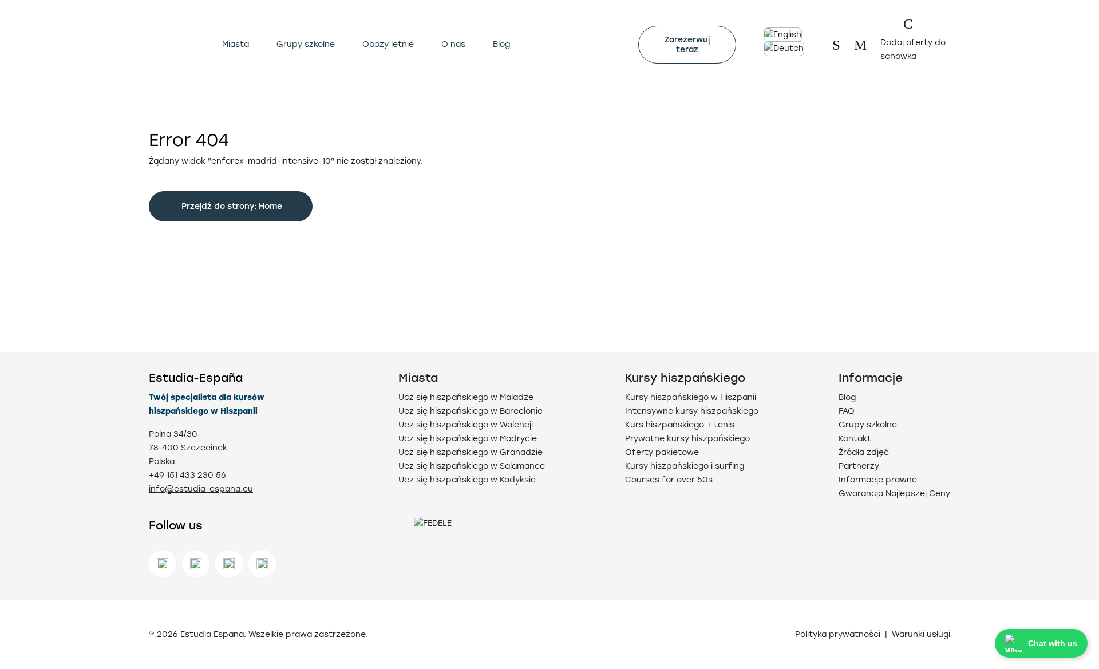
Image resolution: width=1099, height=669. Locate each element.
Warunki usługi (921, 635)
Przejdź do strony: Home (230, 206)
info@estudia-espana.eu (201, 489)
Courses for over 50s (669, 480)
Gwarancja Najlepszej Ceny (894, 493)
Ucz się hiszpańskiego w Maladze (465, 397)
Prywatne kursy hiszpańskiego (687, 439)
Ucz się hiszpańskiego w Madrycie (467, 439)
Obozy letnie (388, 44)
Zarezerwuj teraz (687, 44)
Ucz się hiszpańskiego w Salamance (471, 466)
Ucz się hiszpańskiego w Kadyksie (467, 480)
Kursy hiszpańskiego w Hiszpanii (690, 397)
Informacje (871, 378)
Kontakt (855, 439)
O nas (453, 44)
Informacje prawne (878, 480)
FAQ (847, 411)
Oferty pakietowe (662, 452)
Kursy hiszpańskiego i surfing (684, 466)
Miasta (235, 44)
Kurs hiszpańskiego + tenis (679, 425)
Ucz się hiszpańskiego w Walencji (465, 425)
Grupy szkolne (305, 44)
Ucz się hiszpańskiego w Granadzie (470, 452)
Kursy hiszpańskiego (685, 378)
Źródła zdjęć (864, 452)
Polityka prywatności (837, 635)
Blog (501, 44)
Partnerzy (859, 466)
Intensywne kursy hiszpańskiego (691, 411)
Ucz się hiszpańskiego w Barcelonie (470, 411)
